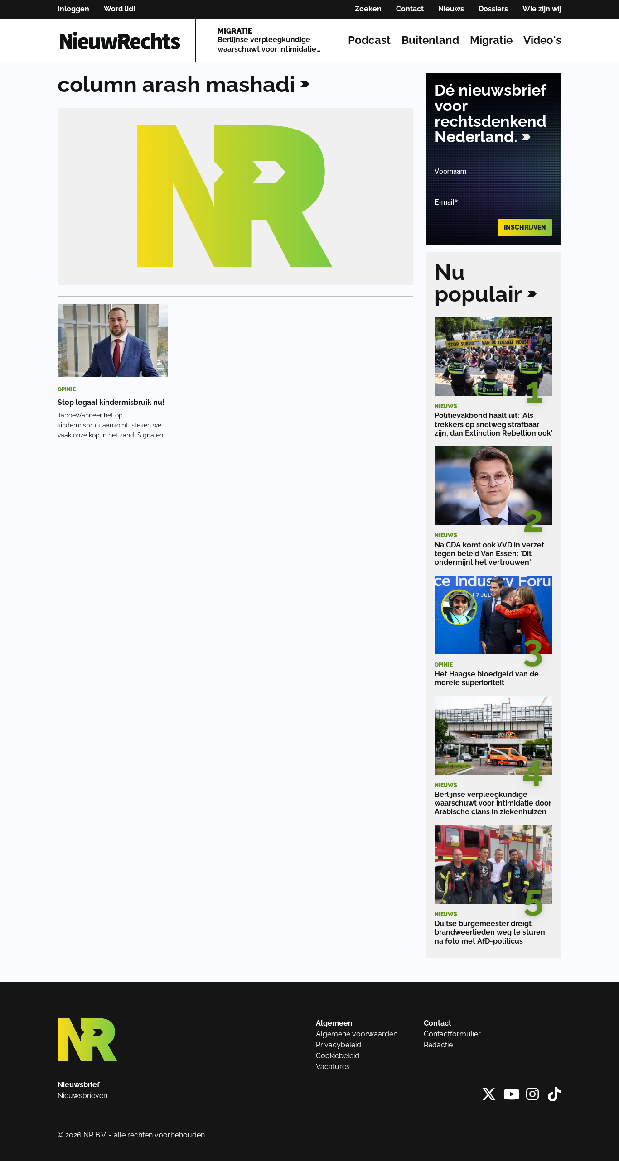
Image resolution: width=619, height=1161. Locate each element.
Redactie (438, 1045)
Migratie (491, 40)
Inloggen (73, 9)
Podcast (369, 40)
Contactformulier (452, 1034)
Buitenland (430, 40)
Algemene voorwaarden (356, 1034)
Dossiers (493, 9)
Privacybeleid (338, 1045)
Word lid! (119, 9)
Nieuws (451, 9)
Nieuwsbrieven (82, 1095)
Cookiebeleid (337, 1055)
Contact (410, 9)
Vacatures (333, 1066)
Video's (542, 40)
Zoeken (368, 9)
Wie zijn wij (541, 9)
